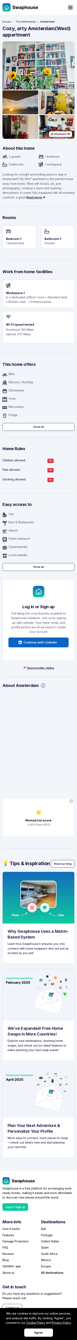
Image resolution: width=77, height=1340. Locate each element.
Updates (8, 1266)
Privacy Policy (61, 1322)
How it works (11, 1229)
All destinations (52, 1272)
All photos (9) (62, 134)
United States (50, 1241)
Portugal (46, 1235)
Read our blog (62, 863)
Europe (6, 21)
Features (8, 1235)
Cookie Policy (35, 1322)
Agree (38, 1332)
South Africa (49, 1254)
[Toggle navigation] (70, 7)
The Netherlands (26, 21)
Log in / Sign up (15, 1207)
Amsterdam (47, 21)
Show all (38, 426)
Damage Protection (15, 1241)
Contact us (12, 1307)
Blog (5, 1260)
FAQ (5, 1247)
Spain (45, 1247)
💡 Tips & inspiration (26, 863)
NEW (18, 1266)
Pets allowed (11, 469)
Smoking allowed (14, 479)
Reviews (8, 1254)
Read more (34, 197)
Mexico (46, 1260)
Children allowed (13, 460)
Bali (43, 1229)
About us (8, 1272)
